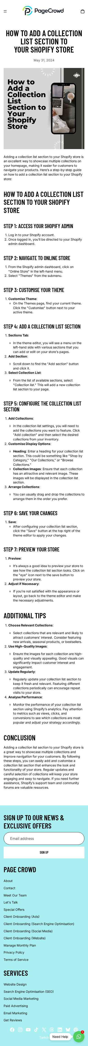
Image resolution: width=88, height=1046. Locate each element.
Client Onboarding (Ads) (21, 917)
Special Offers (14, 909)
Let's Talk (11, 902)
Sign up (44, 853)
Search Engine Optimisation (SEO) (29, 991)
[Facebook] (12, 1029)
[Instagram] (20, 1029)
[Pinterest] (76, 1029)
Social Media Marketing (21, 999)
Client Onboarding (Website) (25, 938)
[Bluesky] (68, 1029)
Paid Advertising (16, 1006)
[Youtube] (28, 1029)
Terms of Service (16, 959)
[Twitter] (44, 1029)
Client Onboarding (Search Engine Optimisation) (39, 924)
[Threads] (52, 1029)
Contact (9, 888)
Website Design (15, 984)
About (8, 881)
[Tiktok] (36, 1029)
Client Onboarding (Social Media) (28, 931)
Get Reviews (13, 1020)
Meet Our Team (15, 895)
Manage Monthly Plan (20, 945)
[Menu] (5, 11)
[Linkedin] (60, 1029)
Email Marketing (15, 1013)
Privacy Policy (14, 952)
